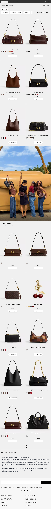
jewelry (45, 470)
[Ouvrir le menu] (48, 1)
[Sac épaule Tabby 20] (38, 76)
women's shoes (12, 461)
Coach (2, 452)
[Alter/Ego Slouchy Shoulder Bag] (38, 331)
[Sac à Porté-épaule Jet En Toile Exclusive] (38, 244)
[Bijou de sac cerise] (38, 288)
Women (6, 452)
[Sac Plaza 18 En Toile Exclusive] (13, 288)
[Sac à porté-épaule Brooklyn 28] (13, 76)
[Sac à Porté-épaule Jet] (13, 244)
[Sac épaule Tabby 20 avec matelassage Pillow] (38, 119)
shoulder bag (22, 470)
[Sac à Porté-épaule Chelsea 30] (38, 32)
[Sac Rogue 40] (38, 417)
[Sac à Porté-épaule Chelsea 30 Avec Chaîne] (38, 374)
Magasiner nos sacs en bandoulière (10, 227)
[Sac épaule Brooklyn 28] (13, 119)
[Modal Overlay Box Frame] (31, 493)
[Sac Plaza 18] (13, 331)
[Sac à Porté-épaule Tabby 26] (13, 32)
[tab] (4, 2)
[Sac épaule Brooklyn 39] (13, 374)
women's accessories (24, 461)
